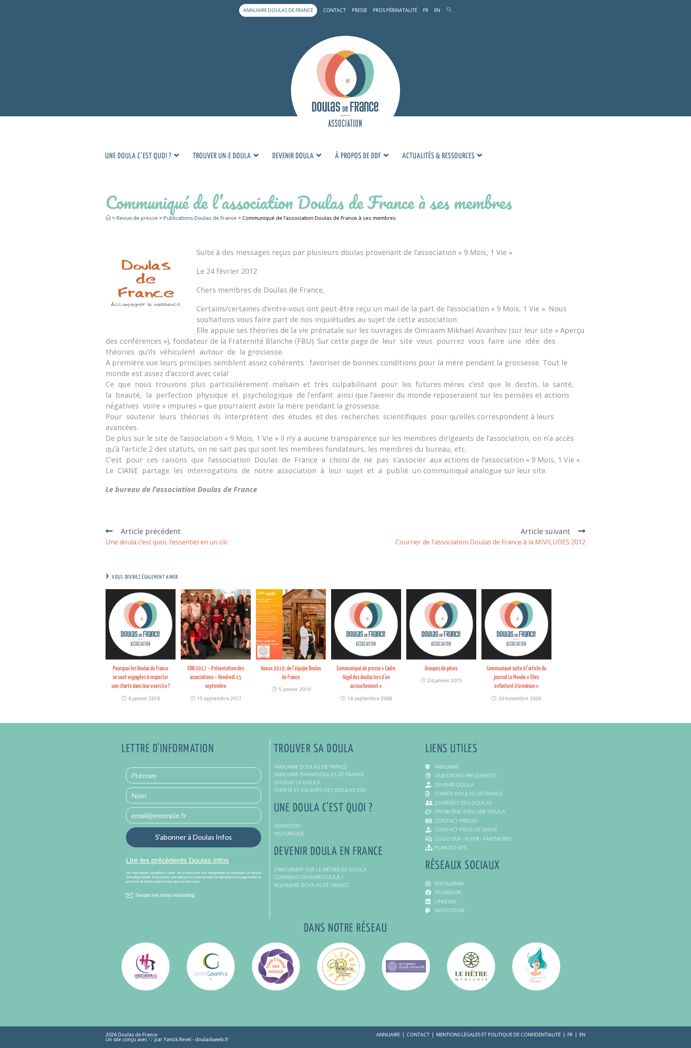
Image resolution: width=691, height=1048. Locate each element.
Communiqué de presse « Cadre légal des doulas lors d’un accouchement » (366, 677)
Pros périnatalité (395, 10)
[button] (449, 10)
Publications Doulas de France (200, 217)
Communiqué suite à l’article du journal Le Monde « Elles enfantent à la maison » (516, 677)
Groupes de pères (441, 668)
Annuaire (388, 1034)
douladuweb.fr (212, 1039)
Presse (359, 10)
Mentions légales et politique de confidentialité (498, 1034)
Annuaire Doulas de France (278, 10)
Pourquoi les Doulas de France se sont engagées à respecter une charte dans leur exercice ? (141, 677)
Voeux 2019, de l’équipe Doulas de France (291, 672)
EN (437, 10)
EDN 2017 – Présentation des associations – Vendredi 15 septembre (216, 677)
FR (425, 10)
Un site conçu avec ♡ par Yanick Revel (148, 1039)
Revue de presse (137, 217)
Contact (334, 10)
